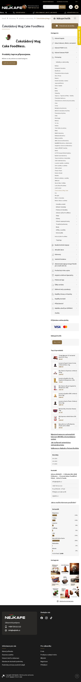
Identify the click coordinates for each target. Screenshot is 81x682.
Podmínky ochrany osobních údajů (13, 665)
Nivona (54, 548)
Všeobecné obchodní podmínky (12, 661)
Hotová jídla (59, 233)
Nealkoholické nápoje (62, 245)
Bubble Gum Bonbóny (61, 156)
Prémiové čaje (59, 280)
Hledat (62, 7)
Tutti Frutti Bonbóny (60, 161)
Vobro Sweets (58, 86)
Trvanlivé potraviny (61, 224)
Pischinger (57, 118)
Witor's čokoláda (59, 198)
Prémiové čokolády (62, 210)
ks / (57, 342)
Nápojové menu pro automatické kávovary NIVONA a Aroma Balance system (63, 436)
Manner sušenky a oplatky (62, 178)
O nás (42, 651)
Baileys (57, 66)
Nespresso (55, 513)
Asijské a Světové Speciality (64, 275)
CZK (76, 1)
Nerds (56, 150)
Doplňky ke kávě (60, 299)
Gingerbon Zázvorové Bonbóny (63, 146)
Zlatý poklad (58, 168)
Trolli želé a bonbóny (60, 128)
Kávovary (58, 254)
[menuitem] (21, 13)
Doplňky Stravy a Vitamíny (63, 294)
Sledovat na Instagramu (66, 601)
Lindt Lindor (58, 188)
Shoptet (12, 677)
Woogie (57, 195)
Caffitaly (54, 528)
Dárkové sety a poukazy (62, 289)
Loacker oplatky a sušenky (62, 163)
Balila (56, 91)
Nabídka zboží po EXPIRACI (64, 308)
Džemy (58, 219)
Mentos (57, 121)
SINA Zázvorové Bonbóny (62, 141)
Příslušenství (59, 303)
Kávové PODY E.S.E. (61, 48)
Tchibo (54, 518)
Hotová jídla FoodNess (61, 236)
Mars (56, 88)
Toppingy (59, 240)
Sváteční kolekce (60, 259)
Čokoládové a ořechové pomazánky (65, 101)
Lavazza (54, 523)
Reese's (57, 78)
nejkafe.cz (55, 496)
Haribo (57, 126)
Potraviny (58, 57)
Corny (56, 106)
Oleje (57, 216)
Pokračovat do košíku (66, 26)
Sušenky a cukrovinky (62, 62)
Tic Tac (57, 123)
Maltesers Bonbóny (60, 136)
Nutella (57, 175)
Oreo (56, 103)
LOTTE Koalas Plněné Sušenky (63, 153)
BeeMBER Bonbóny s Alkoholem (63, 143)
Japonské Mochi (59, 83)
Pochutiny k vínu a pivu (62, 270)
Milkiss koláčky (59, 138)
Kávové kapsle (59, 38)
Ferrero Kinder (58, 173)
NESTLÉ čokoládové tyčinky (62, 111)
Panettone (57, 71)
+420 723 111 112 (57, 486)
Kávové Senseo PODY (62, 52)
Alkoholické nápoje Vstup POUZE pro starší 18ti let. (65, 265)
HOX (21, 677)
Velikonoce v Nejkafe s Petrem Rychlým (65, 448)
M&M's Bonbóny (59, 133)
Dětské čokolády (61, 207)
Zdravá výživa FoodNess (63, 213)
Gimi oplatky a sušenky (61, 165)
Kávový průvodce (48, 2)
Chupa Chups (58, 170)
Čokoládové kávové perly (62, 73)
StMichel (57, 181)
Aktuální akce (59, 250)
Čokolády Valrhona (60, 98)
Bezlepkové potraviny (60, 108)
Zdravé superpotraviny (63, 221)
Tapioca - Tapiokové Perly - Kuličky (64, 96)
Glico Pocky (58, 76)
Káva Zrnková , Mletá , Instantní (65, 43)
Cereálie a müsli (60, 204)
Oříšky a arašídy (61, 230)
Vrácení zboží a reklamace (10, 658)
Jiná (53, 533)
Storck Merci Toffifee (60, 183)
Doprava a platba (62, 2)
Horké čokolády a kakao (61, 81)
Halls (56, 116)
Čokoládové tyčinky (60, 113)
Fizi (56, 193)
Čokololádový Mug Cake (61, 190)
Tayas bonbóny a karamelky (62, 158)
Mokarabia (55, 543)
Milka (56, 131)
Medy (57, 227)
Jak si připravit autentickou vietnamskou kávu (61, 443)
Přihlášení (43, 665)
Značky (57, 313)
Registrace (44, 661)
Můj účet (43, 658)
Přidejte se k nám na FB (59, 492)
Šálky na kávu (59, 285)
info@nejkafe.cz (57, 482)
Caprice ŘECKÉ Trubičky (61, 148)
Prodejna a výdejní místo (48, 655)
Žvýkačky (57, 93)
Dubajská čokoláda (60, 68)
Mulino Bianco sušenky (61, 200)
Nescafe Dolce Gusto (58, 538)
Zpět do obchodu (9, 63)
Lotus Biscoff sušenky (60, 185)
